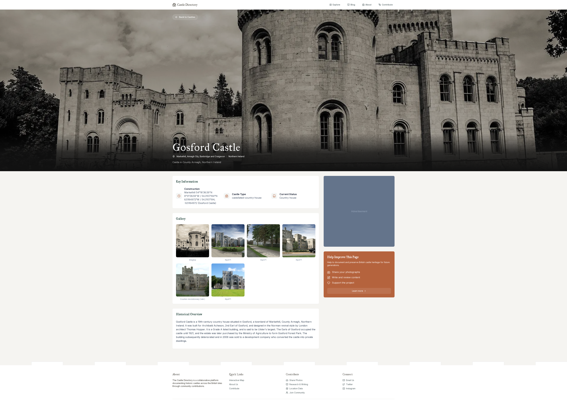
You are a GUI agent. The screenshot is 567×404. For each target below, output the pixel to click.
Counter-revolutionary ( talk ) (192, 299)
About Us (233, 384)
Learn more (357, 291)
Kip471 (228, 260)
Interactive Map (236, 380)
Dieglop (192, 260)
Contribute (234, 388)
